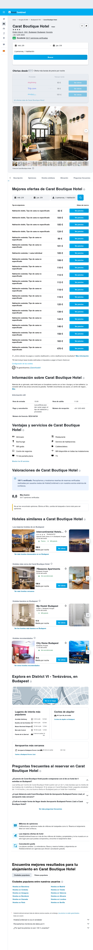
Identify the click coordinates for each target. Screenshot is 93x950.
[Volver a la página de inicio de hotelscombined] (17, 12)
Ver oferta (61, 548)
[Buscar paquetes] (4, 33)
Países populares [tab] (41, 875)
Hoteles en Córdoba (20, 890)
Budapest (34, 20)
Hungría (21, 20)
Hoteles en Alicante (58, 896)
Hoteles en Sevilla (58, 902)
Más (13, 389)
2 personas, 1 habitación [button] (24, 51)
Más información (82, 356)
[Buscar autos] (4, 28)
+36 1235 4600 (19, 34)
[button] (3, 12)
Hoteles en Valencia (58, 893)
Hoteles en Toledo (58, 890)
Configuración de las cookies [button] (22, 363)
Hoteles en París (19, 902)
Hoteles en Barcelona (21, 886)
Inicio (14, 20)
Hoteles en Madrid (58, 886)
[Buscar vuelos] (4, 19)
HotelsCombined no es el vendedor (27, 919)
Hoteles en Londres (58, 899)
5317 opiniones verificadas (37, 38)
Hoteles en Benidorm (21, 896)
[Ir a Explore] (4, 38)
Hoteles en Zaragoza (20, 893)
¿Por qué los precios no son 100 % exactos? (31, 928)
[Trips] (4, 44)
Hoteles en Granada (20, 899)
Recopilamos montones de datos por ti (28, 924)
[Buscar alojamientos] (4, 23)
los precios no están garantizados (68, 913)
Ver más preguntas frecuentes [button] (50, 809)
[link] (32, 554)
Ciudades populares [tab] (22, 875)
